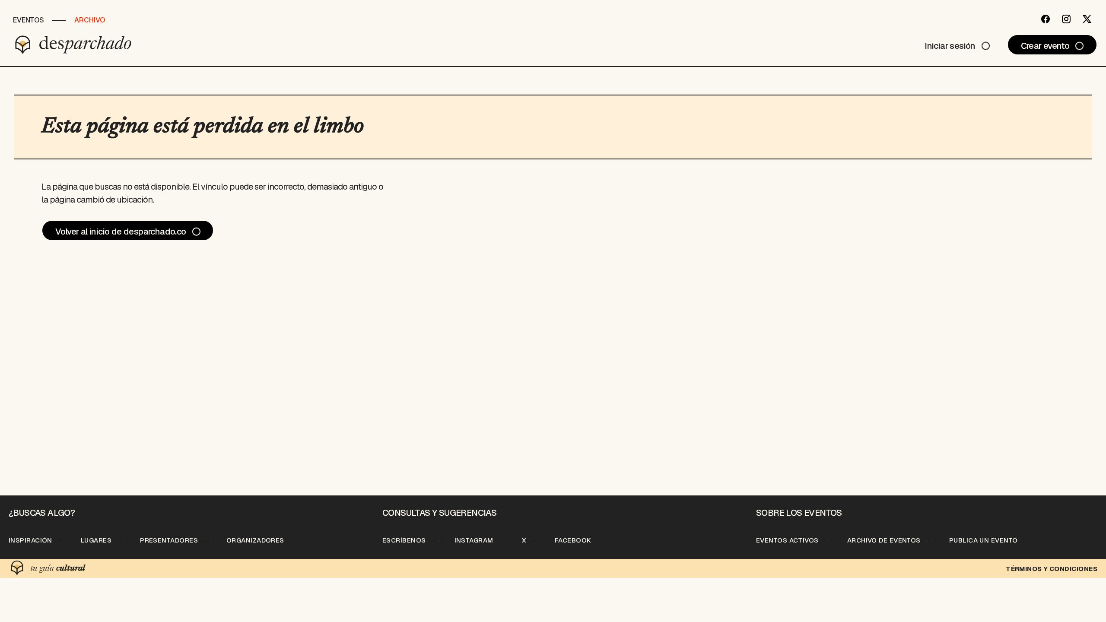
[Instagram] (1066, 19)
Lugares (96, 540)
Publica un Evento (983, 540)
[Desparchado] (73, 44)
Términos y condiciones (1051, 569)
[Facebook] (1045, 19)
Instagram (473, 540)
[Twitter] (1087, 19)
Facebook (573, 540)
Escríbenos (404, 540)
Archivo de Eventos (884, 540)
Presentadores (169, 540)
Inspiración (30, 540)
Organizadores (255, 540)
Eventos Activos (787, 540)
